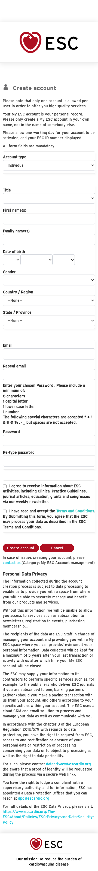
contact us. (12, 563)
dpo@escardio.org (33, 798)
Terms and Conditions (75, 511)
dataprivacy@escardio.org (68, 764)
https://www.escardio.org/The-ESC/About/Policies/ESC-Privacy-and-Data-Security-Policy (48, 816)
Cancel (57, 548)
